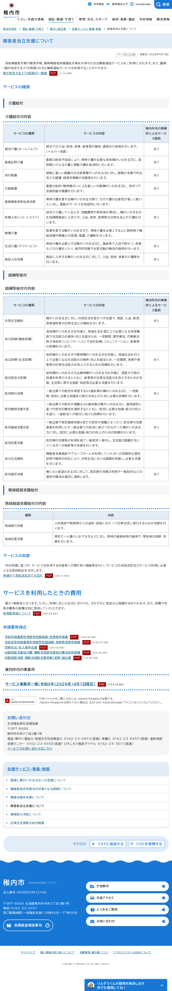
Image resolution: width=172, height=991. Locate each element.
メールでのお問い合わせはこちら (29, 748)
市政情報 (145, 19)
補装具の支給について (25, 814)
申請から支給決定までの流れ (23, 575)
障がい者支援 (58, 29)
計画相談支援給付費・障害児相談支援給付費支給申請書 (43, 652)
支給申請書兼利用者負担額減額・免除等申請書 (36, 637)
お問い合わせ (105, 921)
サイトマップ (28, 952)
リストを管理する (149, 844)
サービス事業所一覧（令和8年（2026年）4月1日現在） (50, 684)
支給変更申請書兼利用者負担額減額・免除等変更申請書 (43, 642)
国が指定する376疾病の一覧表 (25, 73)
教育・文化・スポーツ (93, 19)
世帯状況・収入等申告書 (21, 647)
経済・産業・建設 (123, 19)
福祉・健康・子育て (61, 19)
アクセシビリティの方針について (132, 952)
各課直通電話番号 (28, 925)
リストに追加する (110, 844)
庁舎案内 (102, 886)
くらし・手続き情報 (30, 19)
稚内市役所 (10, 29)
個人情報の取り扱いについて (57, 952)
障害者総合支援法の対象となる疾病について (41, 789)
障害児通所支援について (27, 797)
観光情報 (163, 19)
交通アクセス (105, 897)
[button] (162, 985)
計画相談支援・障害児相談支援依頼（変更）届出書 (38, 657)
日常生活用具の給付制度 (27, 823)
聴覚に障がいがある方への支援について (38, 780)
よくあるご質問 (107, 909)
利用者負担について (17, 613)
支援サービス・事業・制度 (86, 29)
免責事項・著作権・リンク (94, 952)
